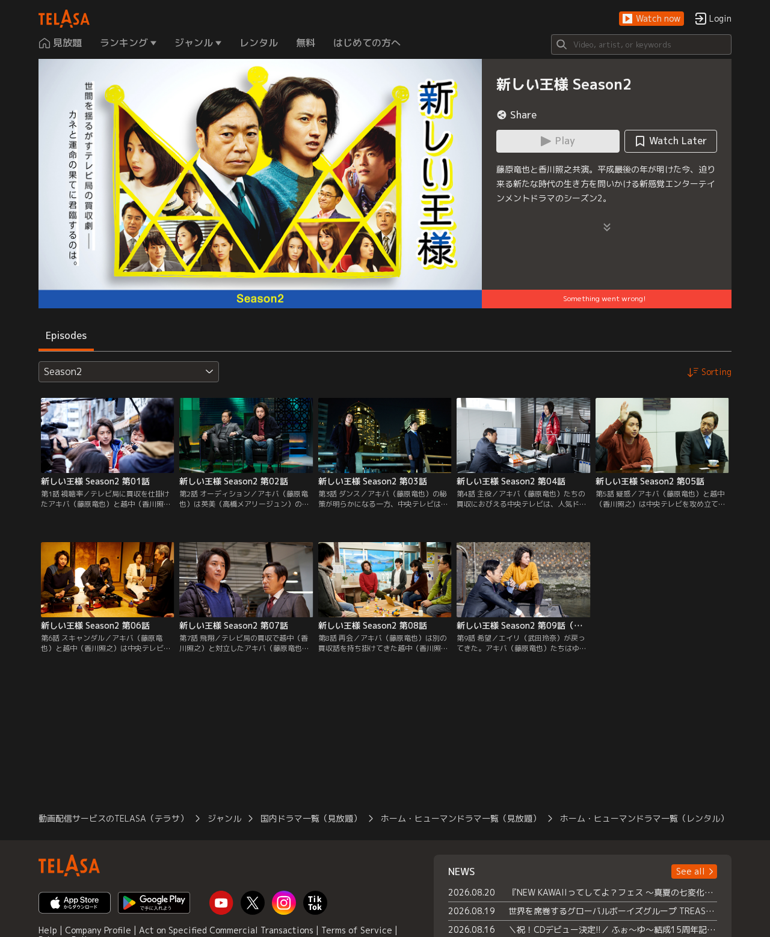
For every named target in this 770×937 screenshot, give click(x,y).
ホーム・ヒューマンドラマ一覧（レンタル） (644, 818)
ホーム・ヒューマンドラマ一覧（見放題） (461, 818)
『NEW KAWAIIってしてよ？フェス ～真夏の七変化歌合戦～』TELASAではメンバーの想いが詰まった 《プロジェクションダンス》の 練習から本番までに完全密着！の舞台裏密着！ (612, 892)
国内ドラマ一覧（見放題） (311, 818)
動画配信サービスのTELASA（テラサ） (113, 818)
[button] (651, 18)
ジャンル (224, 818)
